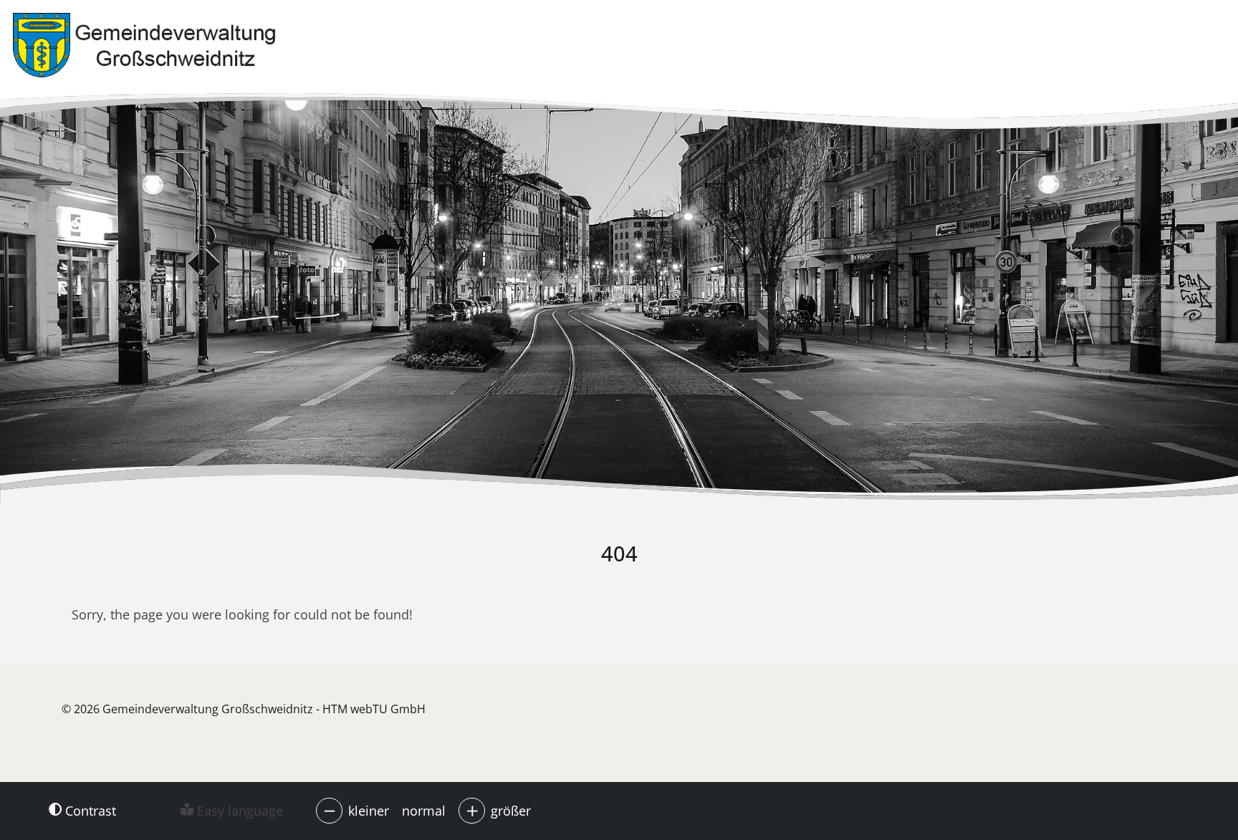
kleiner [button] (368, 810)
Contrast (89, 810)
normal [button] (424, 810)
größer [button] (511, 810)
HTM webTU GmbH (374, 709)
